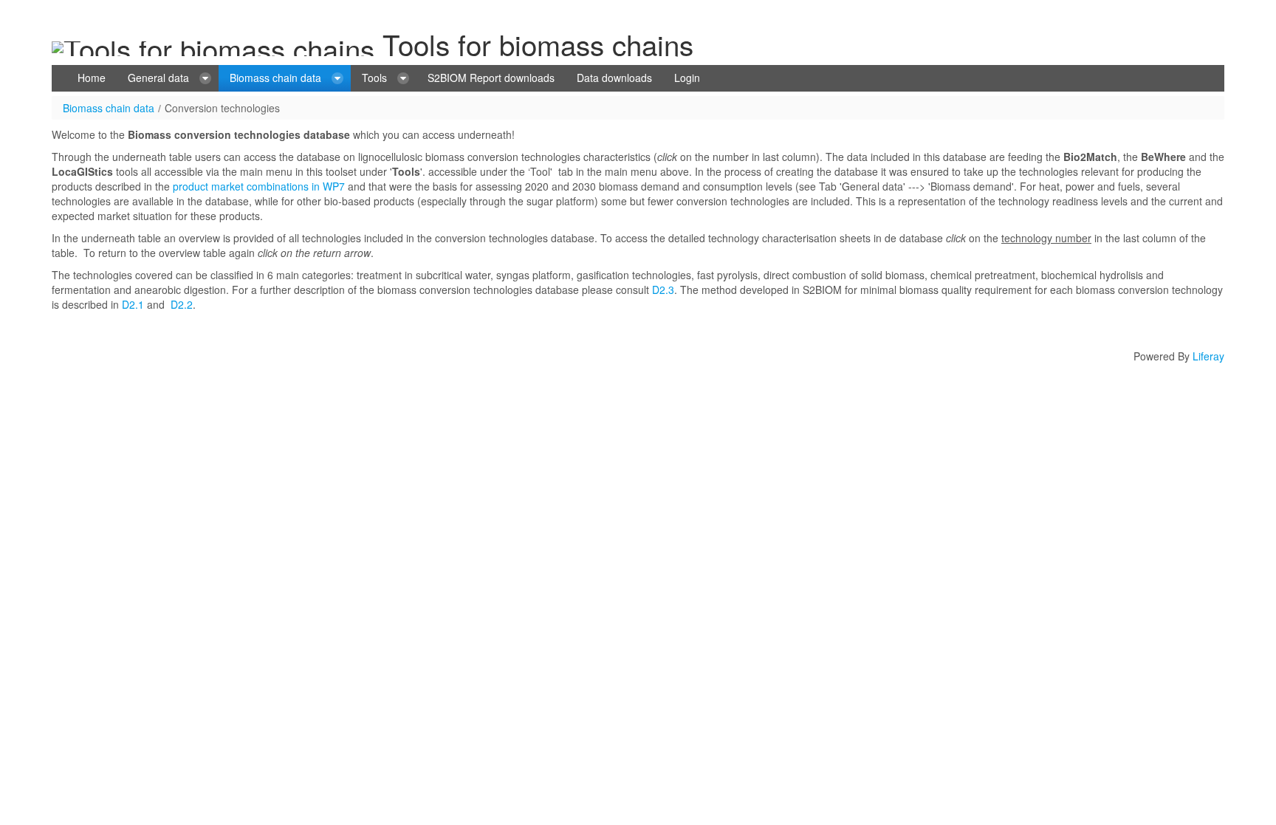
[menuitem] (91, 78)
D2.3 (663, 289)
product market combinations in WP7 (259, 186)
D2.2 (182, 304)
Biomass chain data (108, 107)
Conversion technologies (222, 107)
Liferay (1208, 356)
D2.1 (133, 304)
